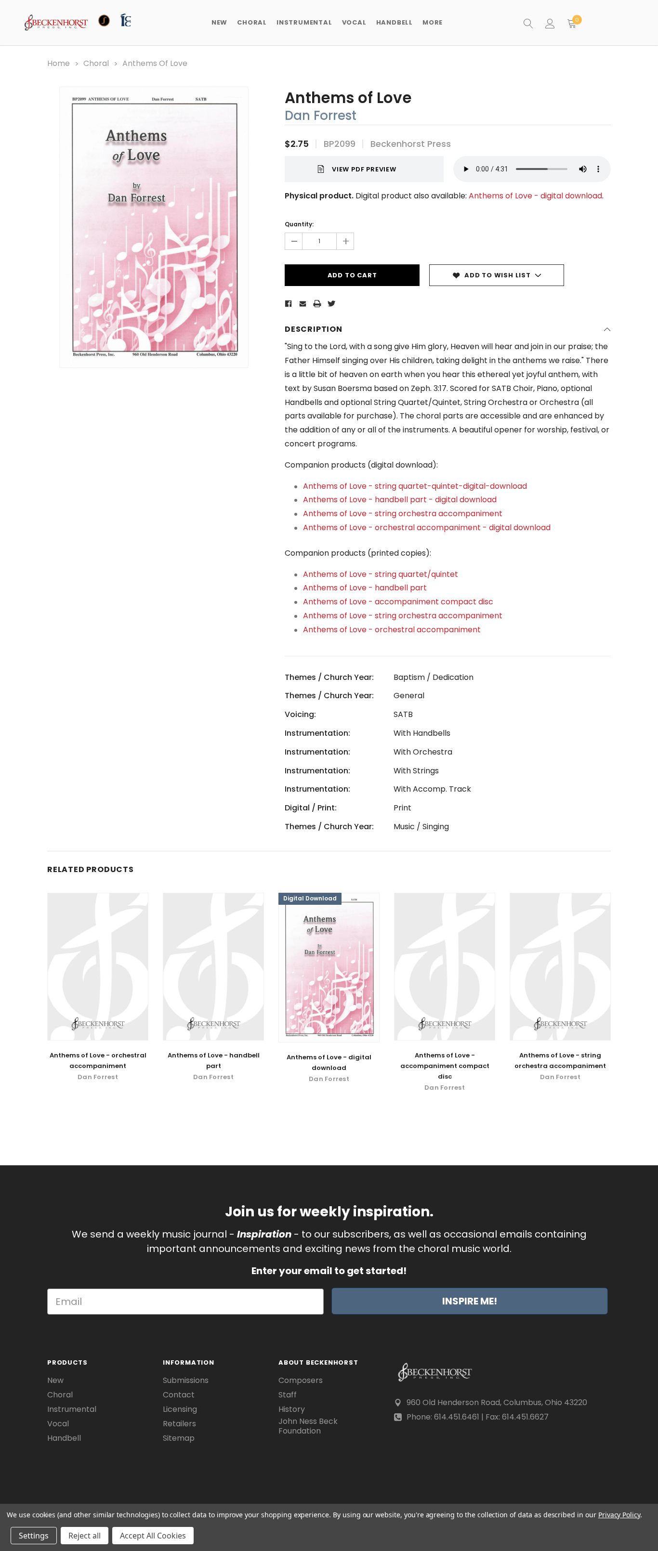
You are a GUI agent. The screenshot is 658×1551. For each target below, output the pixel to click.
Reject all (84, 1535)
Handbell (64, 1438)
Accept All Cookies (153, 1535)
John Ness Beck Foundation (308, 1426)
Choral (60, 1395)
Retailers (179, 1424)
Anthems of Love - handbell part (365, 587)
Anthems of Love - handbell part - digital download (400, 499)
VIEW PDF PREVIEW (364, 169)
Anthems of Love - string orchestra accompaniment (402, 513)
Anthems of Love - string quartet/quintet (380, 574)
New (219, 22)
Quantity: (299, 224)
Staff (287, 1395)
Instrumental (71, 1409)
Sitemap (179, 1438)
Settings (34, 1535)
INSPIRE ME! (469, 1301)
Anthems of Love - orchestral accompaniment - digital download (427, 527)
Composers (300, 1380)
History (291, 1409)
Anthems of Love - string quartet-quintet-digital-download (415, 486)
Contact (179, 1395)
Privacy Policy (619, 1514)
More (432, 22)
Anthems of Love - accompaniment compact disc (398, 601)
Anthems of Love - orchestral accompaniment (392, 629)
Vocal (58, 1424)
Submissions (186, 1380)
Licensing (180, 1409)
